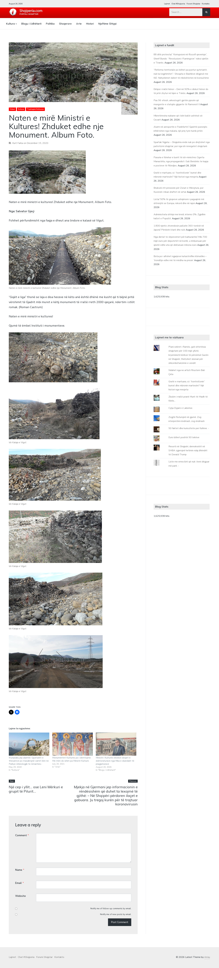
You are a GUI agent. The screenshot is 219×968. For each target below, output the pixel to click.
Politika (50, 23)
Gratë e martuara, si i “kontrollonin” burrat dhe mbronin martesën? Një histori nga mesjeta (186, 385)
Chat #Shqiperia (178, 4)
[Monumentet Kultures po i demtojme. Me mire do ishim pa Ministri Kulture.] (72, 744)
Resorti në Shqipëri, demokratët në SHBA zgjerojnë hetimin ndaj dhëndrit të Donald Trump (187, 450)
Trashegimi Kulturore (35, 109)
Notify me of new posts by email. (115, 914)
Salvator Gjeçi (25, 211)
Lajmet (167, 4)
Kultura (10, 23)
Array (207, 957)
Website (20, 896)
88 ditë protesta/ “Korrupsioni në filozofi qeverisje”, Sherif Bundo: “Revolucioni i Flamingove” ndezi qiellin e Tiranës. (181, 58)
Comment (22, 835)
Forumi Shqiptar (193, 4)
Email (19, 883)
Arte (79, 23)
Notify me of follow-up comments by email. (110, 908)
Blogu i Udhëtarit (31, 23)
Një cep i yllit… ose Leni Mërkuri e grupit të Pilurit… (36, 789)
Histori (90, 23)
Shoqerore (65, 23)
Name (19, 870)
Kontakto (206, 4)
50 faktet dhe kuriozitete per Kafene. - (188, 428)
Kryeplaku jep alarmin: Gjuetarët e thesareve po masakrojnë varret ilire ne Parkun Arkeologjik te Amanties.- (29, 760)
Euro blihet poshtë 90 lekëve (183, 437)
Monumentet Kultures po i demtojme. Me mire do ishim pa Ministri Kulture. (71, 759)
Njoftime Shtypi (107, 23)
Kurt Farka (17, 143)
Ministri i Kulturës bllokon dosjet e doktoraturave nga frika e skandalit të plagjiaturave (115, 760)
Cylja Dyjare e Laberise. (180, 408)
